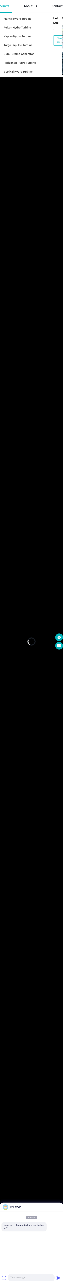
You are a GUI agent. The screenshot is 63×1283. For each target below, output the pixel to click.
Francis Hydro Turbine (18, 19)
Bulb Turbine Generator (19, 54)
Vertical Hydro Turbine (18, 72)
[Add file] (4, 1277)
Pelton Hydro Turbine (17, 28)
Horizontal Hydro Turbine (20, 63)
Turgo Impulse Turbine (18, 45)
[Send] (58, 1277)
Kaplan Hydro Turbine (18, 37)
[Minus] (58, 1207)
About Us (30, 6)
